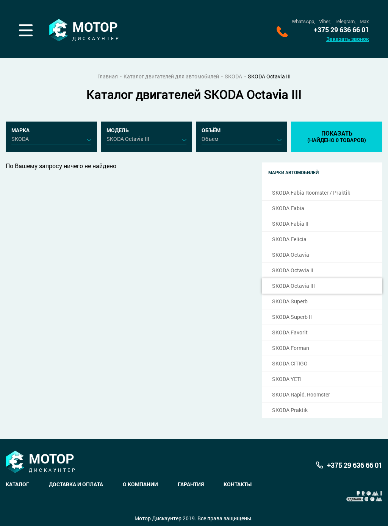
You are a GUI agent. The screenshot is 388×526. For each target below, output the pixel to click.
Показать (336, 136)
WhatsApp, (303, 21)
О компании (140, 484)
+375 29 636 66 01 (341, 30)
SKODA (233, 76)
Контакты (238, 484)
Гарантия (191, 484)
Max (364, 21)
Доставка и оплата (76, 484)
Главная (107, 76)
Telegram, (345, 21)
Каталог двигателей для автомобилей (171, 76)
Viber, (325, 21)
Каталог (17, 484)
